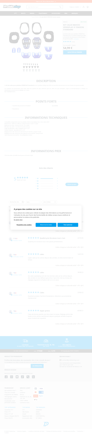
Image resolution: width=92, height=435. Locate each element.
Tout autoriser (68, 225)
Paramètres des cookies (24, 225)
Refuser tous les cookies (46, 224)
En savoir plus (18, 220)
